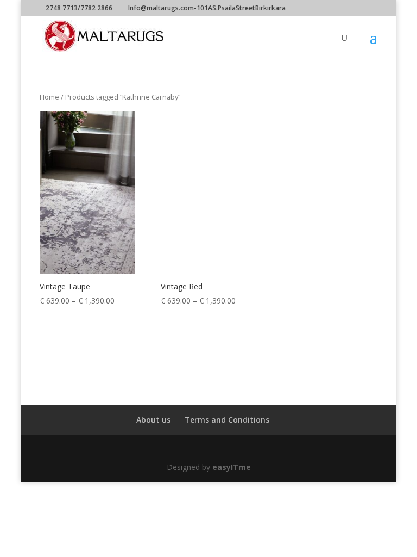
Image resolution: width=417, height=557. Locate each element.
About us (153, 419)
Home (49, 97)
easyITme (231, 467)
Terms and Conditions (227, 419)
